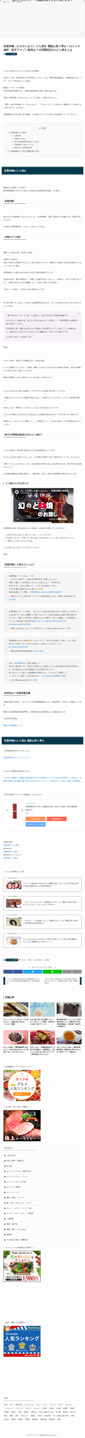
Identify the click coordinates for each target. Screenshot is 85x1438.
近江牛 (6, 1419)
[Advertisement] (42, 19)
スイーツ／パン (13, 1192)
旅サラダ (73, 1412)
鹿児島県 (35, 1419)
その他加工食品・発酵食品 (17, 1240)
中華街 (44, 1408)
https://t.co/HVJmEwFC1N (55, 621)
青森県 (20, 1419)
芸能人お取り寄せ (63, 1416)
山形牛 (13, 1412)
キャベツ (53, 1405)
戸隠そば (34, 1412)
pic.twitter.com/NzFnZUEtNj (19, 624)
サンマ (60, 1405)
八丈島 (58, 1408)
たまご (38, 1405)
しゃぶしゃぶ (29, 1405)
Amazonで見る (35, 819)
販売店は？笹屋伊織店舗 (23, 147)
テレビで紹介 (38, 960)
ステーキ (68, 1405)
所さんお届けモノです (46, 1412)
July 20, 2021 (38, 651)
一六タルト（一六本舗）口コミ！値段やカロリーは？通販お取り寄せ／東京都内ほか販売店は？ (50, 922)
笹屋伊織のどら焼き (18, 133)
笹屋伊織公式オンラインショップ (16, 757)
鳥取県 (27, 1419)
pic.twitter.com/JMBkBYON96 (54, 676)
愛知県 (26, 1412)
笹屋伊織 (17, 136)
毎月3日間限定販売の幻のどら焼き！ (27, 142)
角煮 (72, 1416)
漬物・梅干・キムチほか (16, 1229)
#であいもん (40, 621)
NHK (5, 1405)
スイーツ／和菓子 (11, 54)
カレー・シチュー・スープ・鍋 (19, 1208)
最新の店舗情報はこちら (13, 725)
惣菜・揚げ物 (12, 1224)
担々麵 (58, 1412)
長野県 (13, 1419)
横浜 (5, 1416)
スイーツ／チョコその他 (16, 1182)
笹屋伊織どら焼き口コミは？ (24, 144)
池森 (11, 1416)
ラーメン (28, 1408)
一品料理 (10, 1219)
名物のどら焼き (19, 139)
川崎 (19, 1412)
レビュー (37, 1408)
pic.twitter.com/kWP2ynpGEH (50, 592)
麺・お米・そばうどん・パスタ (19, 1203)
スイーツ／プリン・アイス (17, 1177)
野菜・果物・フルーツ (15, 1198)
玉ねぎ (40, 1416)
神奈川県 (47, 1416)
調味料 (9, 1234)
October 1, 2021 (64, 628)
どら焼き (46, 960)
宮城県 (6, 1412)
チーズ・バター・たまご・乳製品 (20, 1213)
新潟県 (65, 1412)
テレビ (24, 960)
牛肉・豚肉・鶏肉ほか (15, 1161)
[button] (13, 972)
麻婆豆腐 (43, 1419)
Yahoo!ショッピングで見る (35, 824)
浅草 (16, 1416)
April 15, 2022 (31, 680)
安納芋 (72, 1408)
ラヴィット (19, 1408)
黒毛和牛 (52, 1419)
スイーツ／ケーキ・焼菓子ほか (19, 1171)
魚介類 (9, 1166)
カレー (45, 1405)
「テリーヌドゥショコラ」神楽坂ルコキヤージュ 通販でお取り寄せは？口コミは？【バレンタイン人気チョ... (50, 903)
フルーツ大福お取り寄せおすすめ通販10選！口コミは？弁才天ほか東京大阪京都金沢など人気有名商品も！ (50, 885)
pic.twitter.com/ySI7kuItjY (18, 647)
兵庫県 (65, 1408)
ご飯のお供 (11, 1155)
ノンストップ (8, 1408)
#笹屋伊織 (34, 592)
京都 (29, 960)
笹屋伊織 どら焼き (11, 845)
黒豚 (58, 1419)
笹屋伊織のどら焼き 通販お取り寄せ (25, 151)
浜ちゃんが (24, 1416)
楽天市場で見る (56, 819)
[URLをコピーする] (72, 972)
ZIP (11, 1405)
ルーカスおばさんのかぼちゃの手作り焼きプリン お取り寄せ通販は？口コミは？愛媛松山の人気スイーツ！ (50, 940)
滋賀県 (33, 1416)
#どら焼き (24, 576)
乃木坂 (51, 1408)
